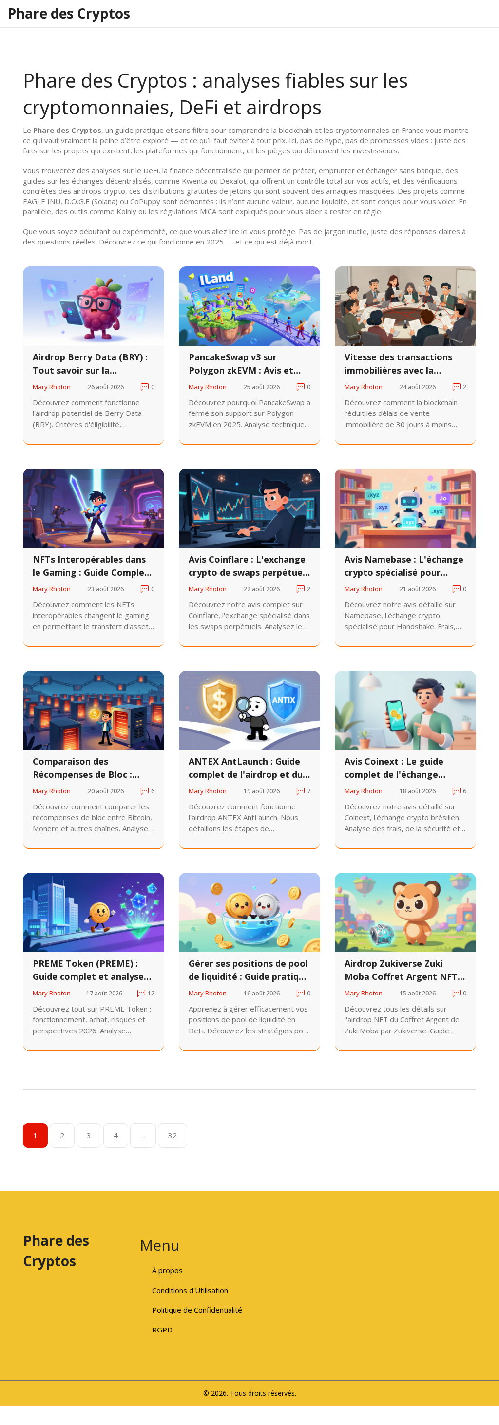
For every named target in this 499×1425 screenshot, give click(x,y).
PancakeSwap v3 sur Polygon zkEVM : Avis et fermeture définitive (241, 364)
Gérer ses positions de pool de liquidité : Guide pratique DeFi (249, 970)
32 (172, 1135)
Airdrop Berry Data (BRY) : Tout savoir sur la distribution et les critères (90, 364)
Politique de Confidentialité (197, 1309)
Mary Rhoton (52, 386)
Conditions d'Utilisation (190, 1290)
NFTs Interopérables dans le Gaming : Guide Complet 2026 (91, 566)
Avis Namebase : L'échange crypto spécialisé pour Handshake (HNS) (404, 566)
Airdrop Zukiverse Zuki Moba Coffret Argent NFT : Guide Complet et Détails (403, 970)
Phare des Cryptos (68, 13)
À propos (167, 1270)
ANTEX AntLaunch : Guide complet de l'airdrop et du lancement (246, 768)
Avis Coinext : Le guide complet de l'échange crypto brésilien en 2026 (396, 768)
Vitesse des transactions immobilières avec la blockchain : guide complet (403, 364)
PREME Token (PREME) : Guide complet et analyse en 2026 (88, 970)
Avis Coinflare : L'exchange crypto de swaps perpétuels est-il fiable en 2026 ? (249, 566)
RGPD (162, 1329)
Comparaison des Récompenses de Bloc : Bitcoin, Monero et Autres (90, 768)
